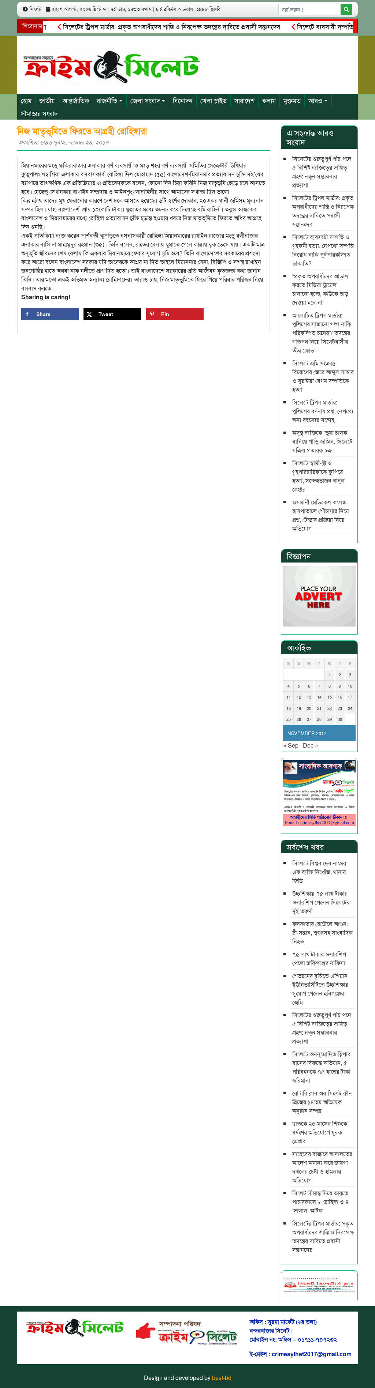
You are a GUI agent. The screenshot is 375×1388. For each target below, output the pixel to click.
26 (299, 719)
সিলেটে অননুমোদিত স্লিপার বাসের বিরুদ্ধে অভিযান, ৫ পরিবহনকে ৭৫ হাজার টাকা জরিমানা (321, 1067)
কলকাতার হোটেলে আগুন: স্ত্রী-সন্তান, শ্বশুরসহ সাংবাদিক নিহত (322, 932)
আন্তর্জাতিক (76, 100)
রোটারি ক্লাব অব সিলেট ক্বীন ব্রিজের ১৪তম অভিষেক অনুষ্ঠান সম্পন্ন (322, 1102)
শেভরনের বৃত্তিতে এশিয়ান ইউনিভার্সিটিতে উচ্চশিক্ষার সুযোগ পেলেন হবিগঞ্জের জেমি (320, 988)
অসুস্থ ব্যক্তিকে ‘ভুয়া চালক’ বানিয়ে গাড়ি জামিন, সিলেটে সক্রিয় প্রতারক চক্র (322, 441)
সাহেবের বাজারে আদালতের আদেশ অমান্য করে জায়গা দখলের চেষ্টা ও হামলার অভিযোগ (322, 1167)
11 (288, 697)
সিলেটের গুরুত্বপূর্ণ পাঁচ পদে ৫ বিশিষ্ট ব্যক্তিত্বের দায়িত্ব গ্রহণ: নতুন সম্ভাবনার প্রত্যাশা (321, 171)
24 (350, 708)
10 (350, 686)
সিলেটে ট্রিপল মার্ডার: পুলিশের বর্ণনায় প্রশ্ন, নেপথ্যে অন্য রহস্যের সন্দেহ (322, 411)
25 (288, 719)
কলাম (269, 100)
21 (319, 708)
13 (309, 697)
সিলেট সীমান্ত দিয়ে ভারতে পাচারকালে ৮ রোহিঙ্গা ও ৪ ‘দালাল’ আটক (320, 1202)
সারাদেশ (244, 100)
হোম (26, 100)
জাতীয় (47, 100)
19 (299, 708)
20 (309, 708)
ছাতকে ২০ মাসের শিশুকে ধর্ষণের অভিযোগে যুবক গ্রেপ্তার (319, 1132)
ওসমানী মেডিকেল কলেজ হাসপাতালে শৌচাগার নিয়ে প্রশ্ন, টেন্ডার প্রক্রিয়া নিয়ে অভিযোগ (320, 515)
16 (340, 697)
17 (350, 697)
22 (329, 708)
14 (319, 697)
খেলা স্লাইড (213, 100)
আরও (315, 100)
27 (309, 719)
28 (319, 719)
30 (340, 719)
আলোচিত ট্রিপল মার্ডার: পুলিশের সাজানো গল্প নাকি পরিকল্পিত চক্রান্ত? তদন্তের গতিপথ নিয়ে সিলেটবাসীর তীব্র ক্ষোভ (321, 332)
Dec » (310, 745)
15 (329, 697)
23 (340, 708)
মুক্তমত (292, 100)
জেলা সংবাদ (145, 100)
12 (299, 697)
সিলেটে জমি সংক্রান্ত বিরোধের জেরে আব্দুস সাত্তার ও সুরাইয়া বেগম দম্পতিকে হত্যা (323, 376)
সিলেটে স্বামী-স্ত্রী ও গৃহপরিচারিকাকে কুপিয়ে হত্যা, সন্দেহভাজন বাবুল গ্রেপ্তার (318, 476)
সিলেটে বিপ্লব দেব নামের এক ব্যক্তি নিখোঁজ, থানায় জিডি (319, 872)
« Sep (290, 745)
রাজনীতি (107, 100)
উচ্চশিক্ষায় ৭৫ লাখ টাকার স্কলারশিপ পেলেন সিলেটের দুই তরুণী (321, 902)
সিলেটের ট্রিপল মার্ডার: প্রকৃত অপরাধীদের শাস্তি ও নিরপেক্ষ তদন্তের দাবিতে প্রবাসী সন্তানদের (156, 26)
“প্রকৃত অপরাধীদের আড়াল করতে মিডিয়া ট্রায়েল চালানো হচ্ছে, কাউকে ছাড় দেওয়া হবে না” (320, 289)
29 (329, 719)
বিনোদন (183, 100)
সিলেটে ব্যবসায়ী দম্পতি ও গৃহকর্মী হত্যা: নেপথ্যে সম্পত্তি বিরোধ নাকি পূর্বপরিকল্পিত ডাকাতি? (323, 250)
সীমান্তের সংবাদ (39, 113)
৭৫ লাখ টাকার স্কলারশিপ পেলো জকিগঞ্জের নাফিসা (319, 958)
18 (288, 708)
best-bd (221, 1377)
